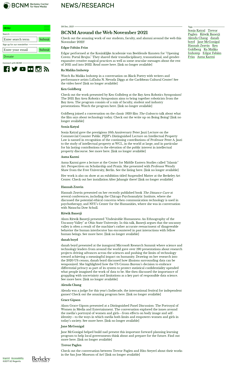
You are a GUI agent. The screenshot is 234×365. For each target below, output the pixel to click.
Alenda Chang (198, 38)
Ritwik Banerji (210, 34)
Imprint (6, 358)
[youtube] (23, 69)
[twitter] (15, 69)
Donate (9, 56)
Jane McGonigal (209, 41)
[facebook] (7, 69)
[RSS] (46, 69)
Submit (44, 39)
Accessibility (17, 358)
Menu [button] (7, 28)
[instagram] (38, 69)
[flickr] (30, 69)
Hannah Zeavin (199, 45)
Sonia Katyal (196, 30)
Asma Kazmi (206, 57)
